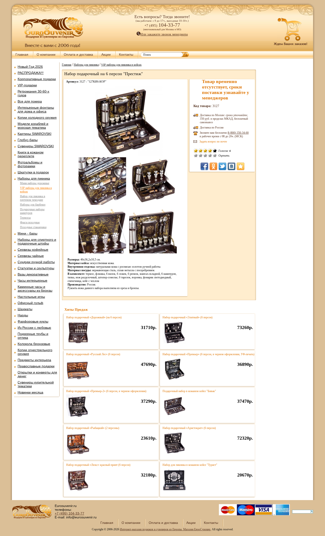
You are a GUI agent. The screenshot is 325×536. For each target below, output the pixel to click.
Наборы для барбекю (32, 204)
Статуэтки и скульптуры (36, 268)
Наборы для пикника (34, 178)
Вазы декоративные (33, 274)
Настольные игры (31, 297)
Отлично (214, 155)
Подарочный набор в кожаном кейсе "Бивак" (189, 391)
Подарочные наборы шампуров (32, 211)
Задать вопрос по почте (213, 141)
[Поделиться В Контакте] (231, 166)
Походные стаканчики (33, 227)
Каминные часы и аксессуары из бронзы (35, 288)
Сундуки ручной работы (36, 262)
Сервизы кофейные (33, 249)
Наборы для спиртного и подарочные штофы (37, 241)
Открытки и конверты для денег (37, 374)
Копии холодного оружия (37, 117)
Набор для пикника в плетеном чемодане (32, 198)
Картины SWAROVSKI (34, 134)
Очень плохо (195, 155)
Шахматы (25, 309)
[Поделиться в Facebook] (204, 166)
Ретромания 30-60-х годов (33, 93)
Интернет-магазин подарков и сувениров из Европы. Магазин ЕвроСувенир (165, 529)
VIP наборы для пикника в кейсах (121, 64)
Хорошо (210, 155)
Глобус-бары (28, 140)
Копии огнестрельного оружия (35, 352)
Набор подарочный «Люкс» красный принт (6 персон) (98, 465)
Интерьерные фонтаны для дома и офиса (36, 109)
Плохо (200, 155)
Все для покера (30, 101)
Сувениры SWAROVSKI (36, 146)
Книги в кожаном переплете (31, 154)
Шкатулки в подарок (33, 172)
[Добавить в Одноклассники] (213, 166)
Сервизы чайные (31, 256)
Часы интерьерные (32, 280)
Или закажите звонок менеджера (164, 34)
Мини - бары (27, 233)
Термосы (25, 217)
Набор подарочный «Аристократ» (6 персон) (189, 428)
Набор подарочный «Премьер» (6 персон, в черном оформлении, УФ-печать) (208, 354)
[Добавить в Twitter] (222, 166)
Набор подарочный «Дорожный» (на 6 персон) (94, 317)
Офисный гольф (30, 303)
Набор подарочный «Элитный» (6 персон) (187, 317)
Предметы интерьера (34, 360)
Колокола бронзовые (34, 344)
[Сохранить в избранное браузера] (240, 166)
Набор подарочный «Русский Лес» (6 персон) (93, 354)
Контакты (126, 54)
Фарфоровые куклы (33, 321)
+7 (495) (69, 513)
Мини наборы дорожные (34, 183)
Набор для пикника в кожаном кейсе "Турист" (189, 465)
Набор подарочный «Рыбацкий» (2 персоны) (92, 428)
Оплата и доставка (78, 54)
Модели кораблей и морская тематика (33, 125)
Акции (106, 54)
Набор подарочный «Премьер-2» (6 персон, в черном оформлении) (106, 391)
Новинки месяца (30, 392)
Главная (21, 54)
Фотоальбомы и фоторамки (30, 164)
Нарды (23, 315)
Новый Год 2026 (30, 67)
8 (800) (238, 132)
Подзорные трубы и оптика (33, 335)
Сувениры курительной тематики (36, 384)
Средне (205, 155)
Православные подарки (36, 366)
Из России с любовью (34, 327)
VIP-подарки (27, 85)
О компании (46, 54)
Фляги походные (30, 222)
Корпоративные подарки (37, 79)
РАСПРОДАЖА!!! (31, 73)
